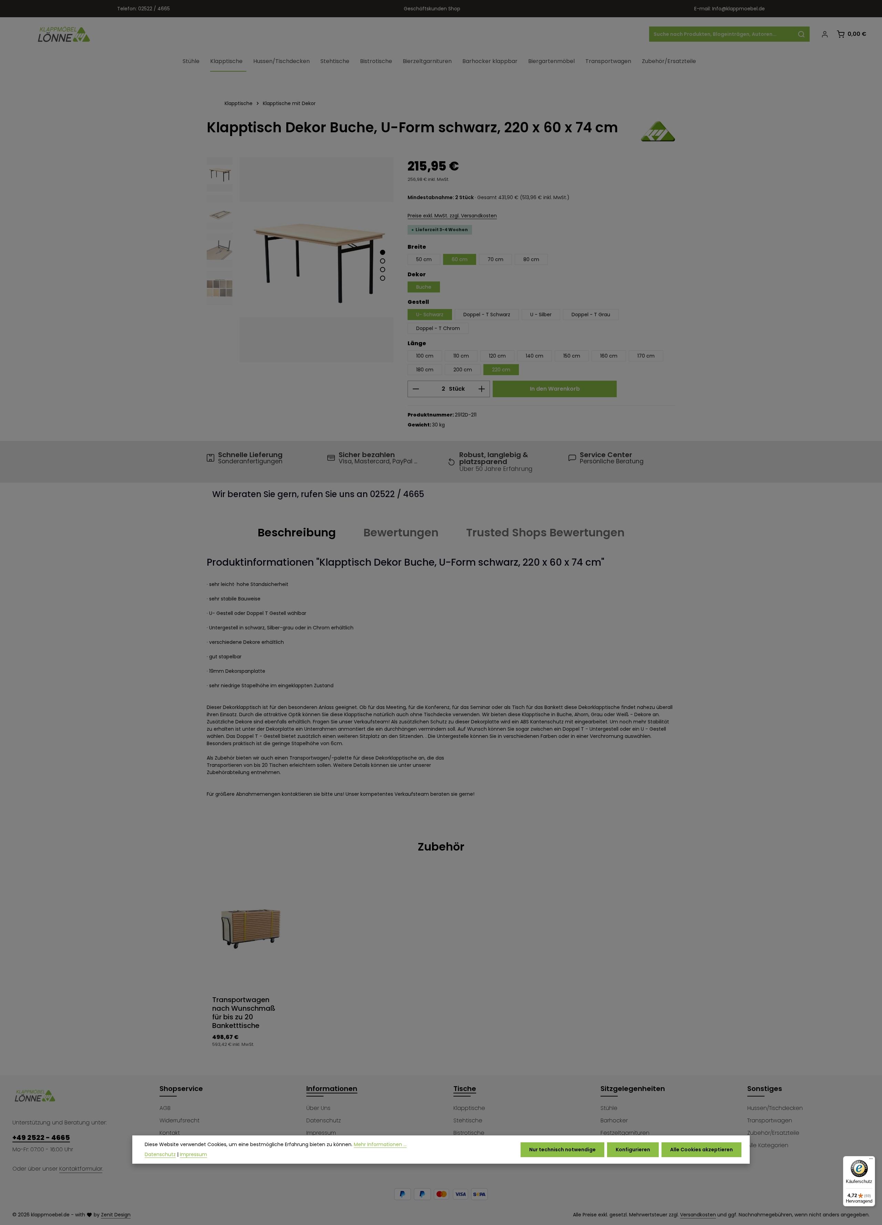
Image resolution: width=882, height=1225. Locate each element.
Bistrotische (468, 1133)
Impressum (321, 1133)
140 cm (534, 355)
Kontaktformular (80, 1169)
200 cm (462, 369)
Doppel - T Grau (591, 314)
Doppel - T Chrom (438, 328)
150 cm (571, 355)
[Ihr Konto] (824, 34)
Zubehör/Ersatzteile (773, 1133)
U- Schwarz (429, 314)
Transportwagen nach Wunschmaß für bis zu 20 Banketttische (243, 1013)
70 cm (495, 259)
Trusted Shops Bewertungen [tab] (545, 532)
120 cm (497, 355)
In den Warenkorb (555, 389)
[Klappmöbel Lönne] (658, 131)
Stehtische (467, 1120)
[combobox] (721, 34)
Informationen (331, 1088)
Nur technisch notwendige (562, 1149)
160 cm (608, 355)
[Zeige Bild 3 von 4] (382, 269)
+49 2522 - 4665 (41, 1137)
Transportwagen (769, 1120)
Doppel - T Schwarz (486, 314)
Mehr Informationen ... (380, 1144)
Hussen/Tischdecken (775, 1108)
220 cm (501, 369)
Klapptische (469, 1108)
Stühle (609, 1108)
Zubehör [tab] (441, 846)
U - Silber (541, 314)
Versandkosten (698, 1214)
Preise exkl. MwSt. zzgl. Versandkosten (452, 215)
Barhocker (614, 1120)
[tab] (297, 532)
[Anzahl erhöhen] (482, 389)
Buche (423, 287)
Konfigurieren (633, 1149)
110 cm (461, 355)
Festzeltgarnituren (625, 1133)
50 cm (424, 259)
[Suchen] (801, 34)
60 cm (460, 259)
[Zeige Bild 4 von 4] (382, 278)
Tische (464, 1088)
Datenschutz (323, 1120)
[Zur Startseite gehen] (64, 34)
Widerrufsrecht (179, 1120)
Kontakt (170, 1133)
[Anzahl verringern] (416, 389)
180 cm (424, 369)
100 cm (424, 355)
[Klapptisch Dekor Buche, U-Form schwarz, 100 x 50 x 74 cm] (316, 259)
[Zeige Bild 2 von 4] (382, 261)
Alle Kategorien (767, 1145)
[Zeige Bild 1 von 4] (382, 252)
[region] (300, 259)
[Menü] (871, 1160)
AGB (165, 1108)
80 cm (531, 259)
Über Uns (318, 1108)
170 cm (646, 355)
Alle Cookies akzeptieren (701, 1149)
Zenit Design (116, 1214)
